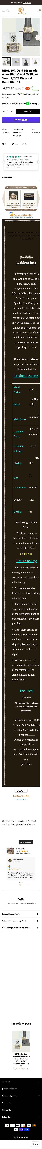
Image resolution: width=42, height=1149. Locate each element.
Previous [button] (4, 37)
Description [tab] (7, 177)
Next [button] (37, 37)
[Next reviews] (37, 162)
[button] (21, 162)
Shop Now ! (27, 2)
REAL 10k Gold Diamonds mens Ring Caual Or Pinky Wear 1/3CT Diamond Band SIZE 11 (21, 1060)
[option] (21, 37)
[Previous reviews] (4, 162)
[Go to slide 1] (19, 882)
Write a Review (25, 842)
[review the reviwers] (9, 866)
